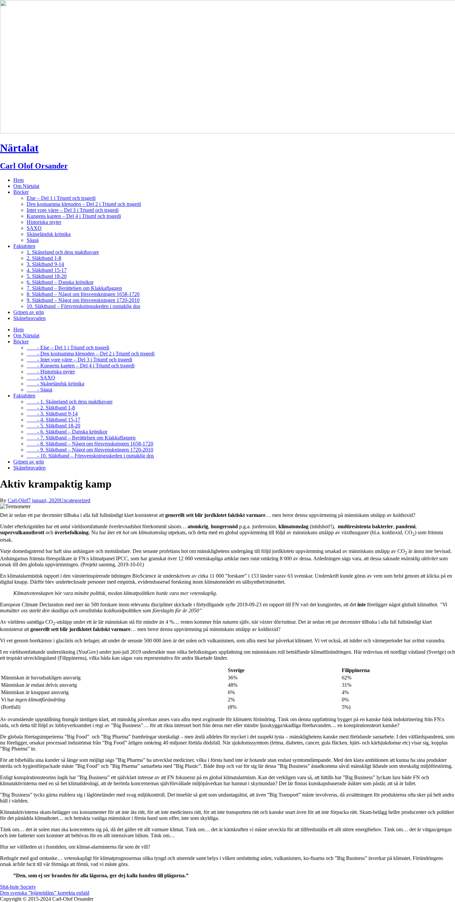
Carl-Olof (18, 500)
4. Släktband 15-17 (47, 270)
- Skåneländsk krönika (55, 383)
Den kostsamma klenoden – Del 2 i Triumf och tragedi (84, 204)
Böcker (21, 192)
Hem (18, 180)
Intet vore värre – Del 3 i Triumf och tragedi (73, 210)
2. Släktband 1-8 (44, 258)
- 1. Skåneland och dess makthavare (70, 401)
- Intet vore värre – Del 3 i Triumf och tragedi (79, 359)
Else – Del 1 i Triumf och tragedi (61, 198)
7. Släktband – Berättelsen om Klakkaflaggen (74, 288)
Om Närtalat (26, 186)
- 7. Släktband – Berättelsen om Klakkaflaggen (81, 437)
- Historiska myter (51, 371)
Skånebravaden (29, 318)
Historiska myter (44, 222)
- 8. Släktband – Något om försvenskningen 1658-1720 (90, 443)
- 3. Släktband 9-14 (52, 413)
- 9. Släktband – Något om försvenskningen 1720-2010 (90, 450)
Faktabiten (24, 246)
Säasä (33, 240)
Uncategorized (75, 500)
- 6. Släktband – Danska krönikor (67, 431)
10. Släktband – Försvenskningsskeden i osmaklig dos (83, 306)
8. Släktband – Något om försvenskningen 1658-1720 (83, 294)
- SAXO (41, 377)
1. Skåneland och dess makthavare (63, 252)
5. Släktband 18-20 (47, 276)
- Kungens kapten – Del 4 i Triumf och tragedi (81, 365)
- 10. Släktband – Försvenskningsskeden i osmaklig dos (90, 456)
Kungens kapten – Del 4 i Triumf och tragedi (74, 216)
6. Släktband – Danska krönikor (60, 282)
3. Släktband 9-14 (45, 264)
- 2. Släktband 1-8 (51, 407)
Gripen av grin (28, 312)
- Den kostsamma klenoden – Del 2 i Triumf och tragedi (91, 353)
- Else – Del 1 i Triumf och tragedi (68, 347)
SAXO (34, 228)
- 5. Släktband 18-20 (53, 425)
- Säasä (39, 389)
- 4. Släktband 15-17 (53, 419)
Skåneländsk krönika (49, 234)
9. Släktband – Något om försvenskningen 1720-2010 (83, 300)
